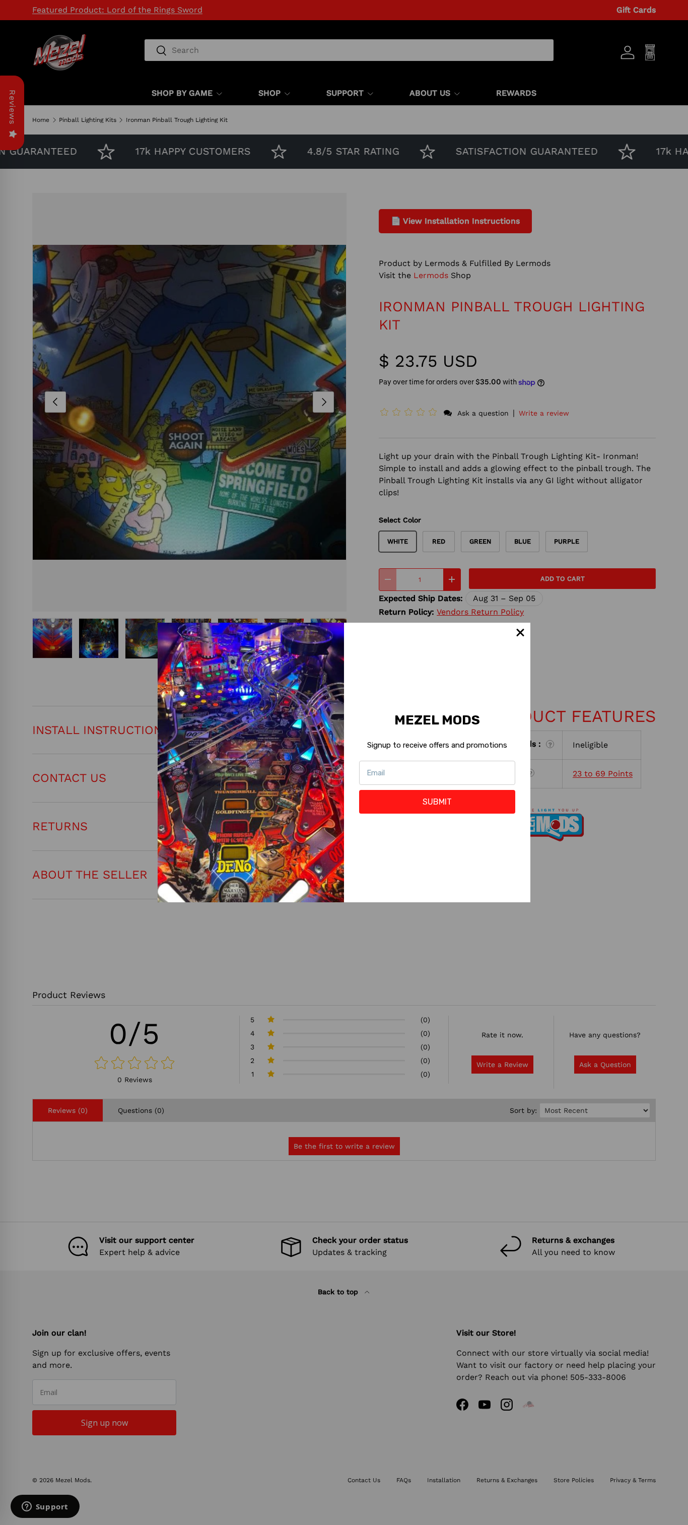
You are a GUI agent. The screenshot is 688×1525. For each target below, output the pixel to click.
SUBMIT (437, 802)
